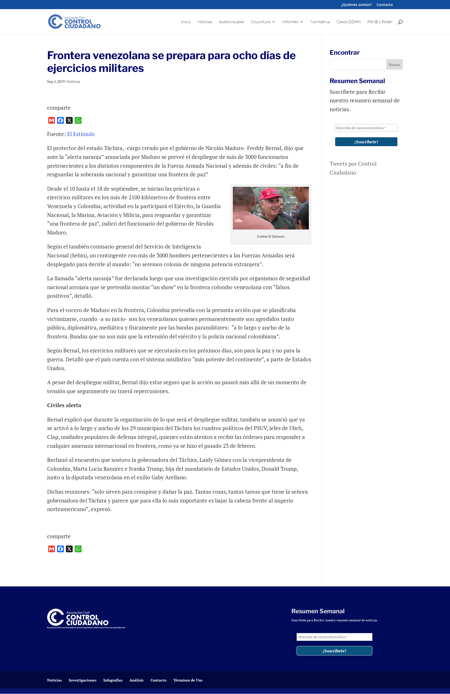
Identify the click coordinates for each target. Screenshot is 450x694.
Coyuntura (260, 22)
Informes (290, 22)
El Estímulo (81, 134)
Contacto (385, 5)
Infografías (112, 680)
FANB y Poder (379, 22)
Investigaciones (82, 680)
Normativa (320, 22)
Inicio (186, 22)
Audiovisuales (231, 22)
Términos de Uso (187, 680)
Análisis (136, 680)
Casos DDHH (348, 22)
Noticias (204, 22)
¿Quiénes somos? (356, 5)
